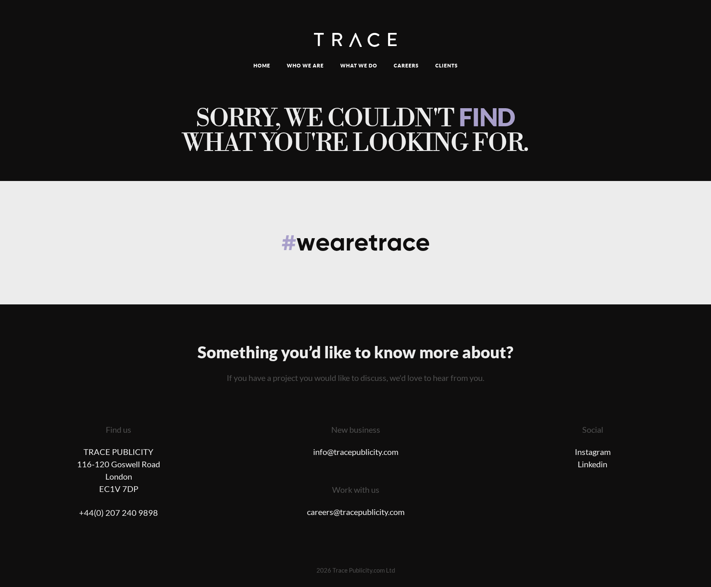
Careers (406, 65)
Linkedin (592, 464)
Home (261, 65)
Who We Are (305, 65)
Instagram (593, 452)
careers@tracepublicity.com (355, 512)
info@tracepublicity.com (355, 452)
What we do (358, 65)
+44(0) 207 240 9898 (118, 512)
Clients (446, 65)
